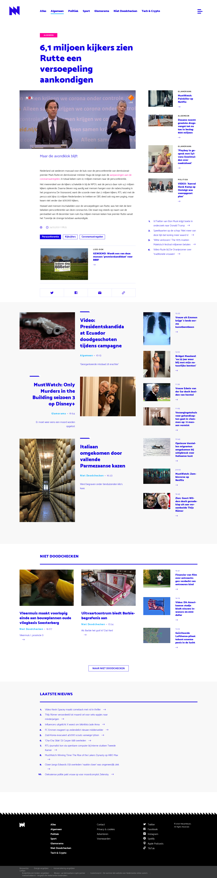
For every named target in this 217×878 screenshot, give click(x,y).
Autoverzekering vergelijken (64, 868)
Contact (101, 824)
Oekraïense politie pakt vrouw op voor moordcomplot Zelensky (77, 774)
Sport (86, 11)
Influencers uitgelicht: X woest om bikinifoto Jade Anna (72, 724)
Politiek (73, 11)
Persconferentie (50, 237)
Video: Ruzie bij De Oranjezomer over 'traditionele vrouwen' (172, 252)
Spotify (151, 839)
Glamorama (101, 11)
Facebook (152, 829)
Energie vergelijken (41, 868)
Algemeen (57, 11)
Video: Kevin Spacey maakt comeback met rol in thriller (73, 709)
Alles (43, 11)
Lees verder (46, 280)
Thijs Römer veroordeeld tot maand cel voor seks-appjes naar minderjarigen (76, 717)
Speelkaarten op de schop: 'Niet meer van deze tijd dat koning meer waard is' (174, 233)
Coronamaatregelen (92, 237)
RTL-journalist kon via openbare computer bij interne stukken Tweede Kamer (80, 748)
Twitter (151, 824)
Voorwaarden (103, 839)
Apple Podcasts (155, 844)
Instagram (152, 834)
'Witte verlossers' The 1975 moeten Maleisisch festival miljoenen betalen (171, 242)
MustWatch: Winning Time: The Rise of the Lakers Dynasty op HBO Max (81, 755)
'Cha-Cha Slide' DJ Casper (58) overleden (65, 741)
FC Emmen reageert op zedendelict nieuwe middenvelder (74, 730)
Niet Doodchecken (125, 11)
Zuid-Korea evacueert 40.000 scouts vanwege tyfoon (72, 735)
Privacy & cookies (106, 829)
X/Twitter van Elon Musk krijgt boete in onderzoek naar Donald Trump (173, 223)
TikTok (151, 848)
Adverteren (102, 834)
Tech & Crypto (151, 11)
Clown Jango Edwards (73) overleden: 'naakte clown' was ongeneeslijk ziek (82, 765)
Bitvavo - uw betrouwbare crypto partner (69, 873)
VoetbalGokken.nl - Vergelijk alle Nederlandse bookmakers (44, 875)
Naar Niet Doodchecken (108, 668)
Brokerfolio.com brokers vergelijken (35, 873)
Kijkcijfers (70, 237)
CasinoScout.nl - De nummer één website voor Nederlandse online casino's (119, 873)
